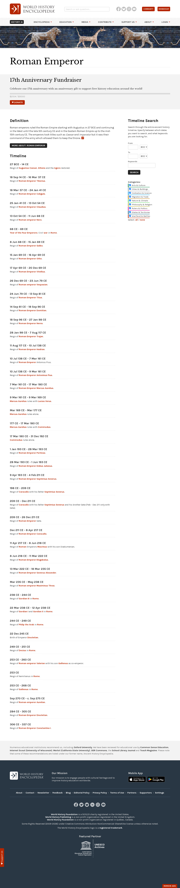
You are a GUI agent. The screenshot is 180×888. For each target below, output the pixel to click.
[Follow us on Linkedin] (92, 806)
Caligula (41, 193)
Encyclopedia (42, 22)
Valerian (41, 663)
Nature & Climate (140, 200)
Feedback (57, 792)
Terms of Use (117, 792)
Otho (39, 258)
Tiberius (41, 181)
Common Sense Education (154, 747)
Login (165, 22)
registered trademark (110, 827)
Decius (22, 650)
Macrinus (42, 546)
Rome (54, 232)
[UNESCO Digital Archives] (90, 848)
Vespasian (42, 284)
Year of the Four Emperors (23, 232)
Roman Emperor (27, 181)
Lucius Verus (44, 401)
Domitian (41, 310)
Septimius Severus (46, 479)
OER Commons (99, 750)
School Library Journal (123, 750)
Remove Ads (170, 886)
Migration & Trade (140, 197)
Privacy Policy (100, 792)
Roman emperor (27, 219)
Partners (131, 792)
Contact (30, 792)
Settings (159, 792)
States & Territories (141, 212)
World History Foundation (64, 814)
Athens (41, 168)
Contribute (105, 22)
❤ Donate (17, 102)
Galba (40, 245)
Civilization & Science (141, 193)
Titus (39, 297)
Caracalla (24, 491)
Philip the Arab (26, 624)
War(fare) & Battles (141, 216)
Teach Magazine (148, 750)
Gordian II (38, 611)
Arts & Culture (138, 185)
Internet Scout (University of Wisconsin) (31, 750)
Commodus (44, 427)
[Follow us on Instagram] (98, 806)
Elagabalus (42, 559)
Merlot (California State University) (71, 750)
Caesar (33, 168)
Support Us (128, 22)
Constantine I (44, 728)
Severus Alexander (46, 572)
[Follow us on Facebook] (76, 806)
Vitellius (41, 271)
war (46, 232)
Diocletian (32, 637)
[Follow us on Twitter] (81, 806)
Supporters (146, 792)
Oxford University (83, 747)
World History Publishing (58, 817)
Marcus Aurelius (45, 388)
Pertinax (41, 453)
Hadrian (41, 349)
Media (85, 22)
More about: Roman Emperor (28, 145)
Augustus (24, 168)
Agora (57, 168)
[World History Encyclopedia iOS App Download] (137, 779)
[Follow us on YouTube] (103, 806)
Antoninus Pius (44, 375)
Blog (68, 792)
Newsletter (43, 792)
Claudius (41, 207)
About (148, 22)
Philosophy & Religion (142, 204)
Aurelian (41, 702)
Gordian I (23, 611)
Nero (39, 219)
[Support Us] (2, 857)
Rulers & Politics (139, 208)
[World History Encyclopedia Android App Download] (156, 779)
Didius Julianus (44, 466)
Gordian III (24, 598)
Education (65, 22)
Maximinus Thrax (46, 585)
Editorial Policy (81, 792)
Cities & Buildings (140, 189)
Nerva (40, 323)
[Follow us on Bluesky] (87, 806)
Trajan (40, 336)
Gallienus (63, 663)
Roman (22, 546)
